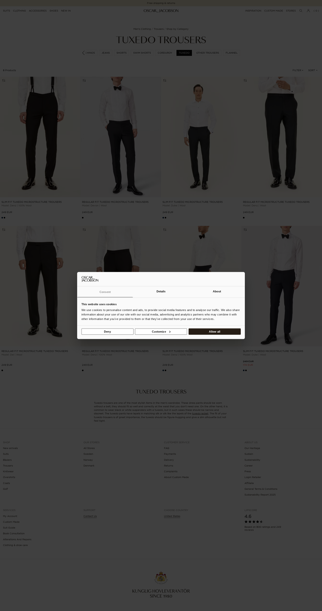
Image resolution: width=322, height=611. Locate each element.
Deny (107, 331)
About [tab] (217, 291)
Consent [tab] (105, 291)
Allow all (214, 331)
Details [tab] (161, 291)
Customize (159, 331)
